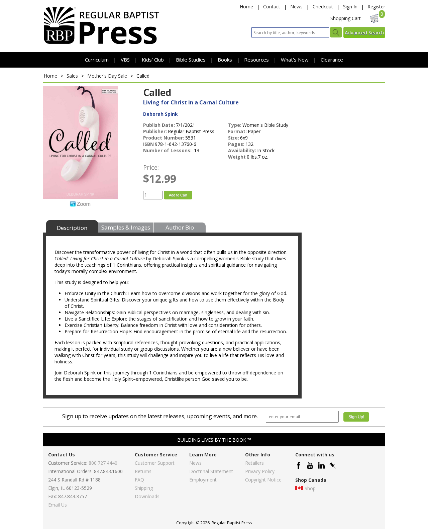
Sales (72, 76)
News (296, 6)
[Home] (101, 43)
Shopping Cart (345, 18)
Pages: (236, 144)
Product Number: (163, 138)
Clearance (332, 59)
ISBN (148, 144)
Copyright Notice (263, 479)
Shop (310, 488)
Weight (237, 157)
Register (376, 6)
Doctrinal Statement (211, 471)
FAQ (139, 479)
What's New (295, 59)
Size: (233, 138)
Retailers (254, 463)
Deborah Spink (160, 114)
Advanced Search (364, 32)
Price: (151, 167)
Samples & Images (125, 227)
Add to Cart (178, 195)
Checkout (323, 6)
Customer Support (155, 463)
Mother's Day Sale (107, 76)
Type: (234, 125)
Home (246, 6)
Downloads (147, 496)
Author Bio (180, 227)
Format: (237, 131)
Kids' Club (153, 59)
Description (72, 228)
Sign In (350, 6)
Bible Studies (191, 59)
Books (225, 59)
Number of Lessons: (168, 150)
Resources (257, 59)
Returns (143, 471)
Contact (271, 6)
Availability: (242, 150)
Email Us (57, 505)
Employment (203, 479)
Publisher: (155, 131)
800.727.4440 (103, 463)
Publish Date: (159, 125)
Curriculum (97, 59)
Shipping (144, 488)
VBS (125, 59)
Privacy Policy (260, 471)
